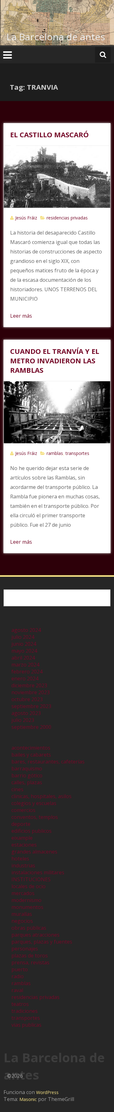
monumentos (27, 907)
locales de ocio (28, 886)
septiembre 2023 (31, 706)
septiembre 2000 (31, 726)
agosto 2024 (26, 630)
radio (17, 976)
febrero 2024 (26, 671)
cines (17, 789)
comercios (23, 810)
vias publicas (26, 1024)
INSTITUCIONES (31, 879)
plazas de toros (29, 955)
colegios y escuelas (33, 803)
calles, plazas (26, 782)
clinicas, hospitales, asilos (41, 796)
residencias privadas (67, 218)
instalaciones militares (37, 872)
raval (17, 990)
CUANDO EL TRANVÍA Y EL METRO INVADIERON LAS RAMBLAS (54, 360)
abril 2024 (23, 657)
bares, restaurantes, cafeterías (48, 761)
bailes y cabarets (31, 754)
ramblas (55, 453)
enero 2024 (24, 678)
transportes (77, 453)
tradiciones (24, 1010)
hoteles (20, 858)
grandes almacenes (34, 851)
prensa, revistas (30, 962)
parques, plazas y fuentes (41, 941)
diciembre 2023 (29, 685)
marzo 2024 (25, 664)
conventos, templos (34, 817)
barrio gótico (26, 775)
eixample (22, 837)
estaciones (24, 844)
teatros (20, 1004)
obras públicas (28, 927)
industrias (23, 865)
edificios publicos (31, 830)
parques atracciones (35, 934)
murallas (21, 914)
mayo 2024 (24, 650)
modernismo (26, 900)
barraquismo (26, 768)
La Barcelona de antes (55, 36)
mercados (23, 893)
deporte (20, 823)
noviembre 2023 (30, 692)
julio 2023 (22, 720)
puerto (19, 969)
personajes (24, 948)
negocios (22, 920)
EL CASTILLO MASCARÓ (49, 134)
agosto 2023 (26, 713)
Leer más (21, 315)
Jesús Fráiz (26, 218)
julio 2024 (22, 636)
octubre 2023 (27, 699)
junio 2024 (23, 643)
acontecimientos (30, 747)
